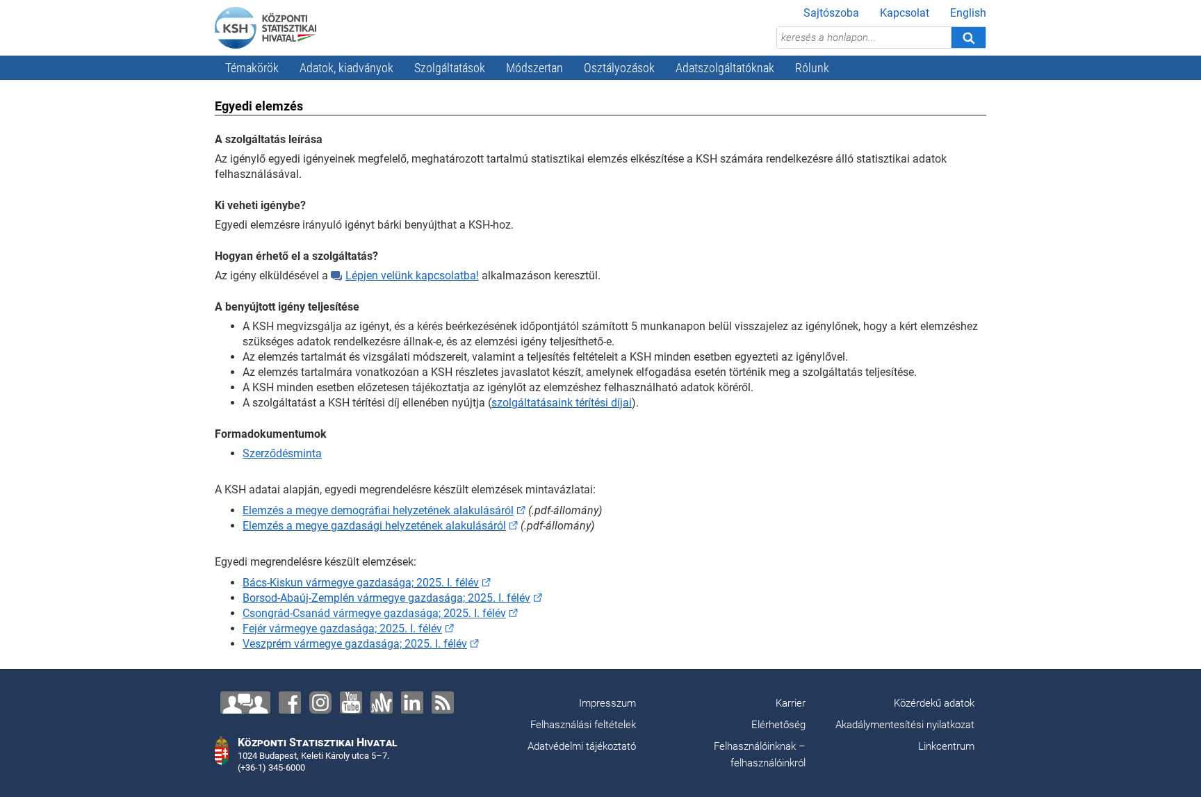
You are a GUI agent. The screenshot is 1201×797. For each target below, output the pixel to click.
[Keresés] (968, 37)
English (968, 12)
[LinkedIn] (412, 702)
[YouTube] (351, 702)
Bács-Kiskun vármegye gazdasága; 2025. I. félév (361, 582)
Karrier (791, 703)
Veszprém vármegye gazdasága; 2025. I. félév (355, 643)
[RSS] (443, 702)
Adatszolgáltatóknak (725, 67)
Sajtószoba (831, 12)
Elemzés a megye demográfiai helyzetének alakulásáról (378, 510)
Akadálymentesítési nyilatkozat (904, 724)
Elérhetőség (778, 724)
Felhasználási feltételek (583, 724)
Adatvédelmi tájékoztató (582, 746)
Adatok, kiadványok (346, 67)
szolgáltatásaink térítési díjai (561, 402)
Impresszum (607, 703)
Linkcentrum (946, 746)
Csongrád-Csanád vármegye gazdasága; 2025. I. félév (374, 613)
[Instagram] (320, 702)
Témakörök (252, 67)
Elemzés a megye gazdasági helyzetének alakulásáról (374, 525)
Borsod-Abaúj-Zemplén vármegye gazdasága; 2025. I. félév (386, 598)
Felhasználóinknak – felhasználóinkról (760, 754)
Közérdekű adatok (934, 703)
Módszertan (534, 67)
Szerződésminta (282, 453)
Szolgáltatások (449, 67)
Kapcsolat (904, 12)
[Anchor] (381, 702)
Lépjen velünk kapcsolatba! (412, 275)
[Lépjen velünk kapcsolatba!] (245, 702)
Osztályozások (619, 67)
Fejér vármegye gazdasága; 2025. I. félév (342, 628)
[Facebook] (290, 702)
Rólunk (812, 67)
